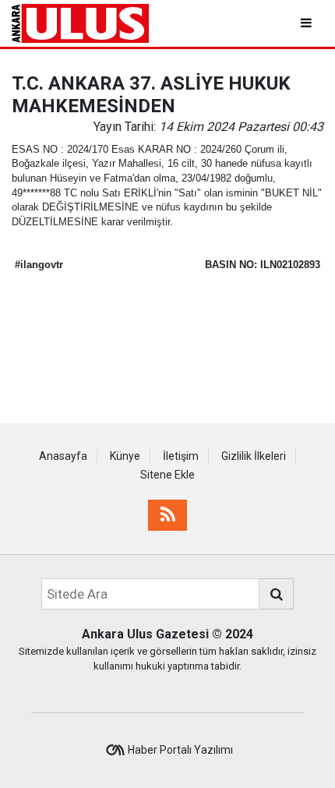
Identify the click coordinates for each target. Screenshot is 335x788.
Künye (125, 456)
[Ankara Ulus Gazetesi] (80, 22)
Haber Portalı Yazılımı (180, 750)
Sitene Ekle (167, 474)
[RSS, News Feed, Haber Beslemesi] (167, 515)
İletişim (181, 456)
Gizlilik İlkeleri (253, 456)
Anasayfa (63, 456)
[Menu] (307, 23)
